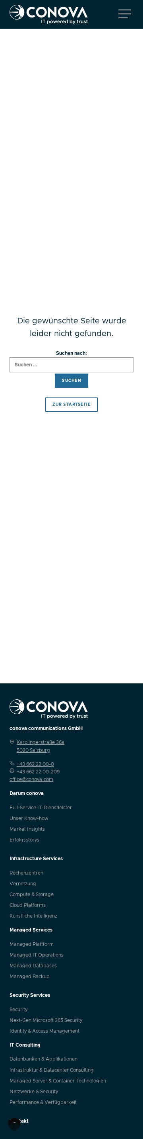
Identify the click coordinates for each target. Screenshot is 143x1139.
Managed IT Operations (37, 955)
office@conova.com (31, 779)
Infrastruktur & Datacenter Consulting (52, 1070)
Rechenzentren (26, 873)
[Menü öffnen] (124, 14)
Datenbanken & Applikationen (43, 1059)
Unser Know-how (29, 818)
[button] (14, 1124)
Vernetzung (23, 883)
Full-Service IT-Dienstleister (41, 807)
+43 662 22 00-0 (35, 764)
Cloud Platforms (28, 905)
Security (18, 1009)
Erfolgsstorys (24, 840)
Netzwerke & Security (34, 1091)
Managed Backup (30, 976)
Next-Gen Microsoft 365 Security (46, 1020)
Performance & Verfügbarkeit (43, 1102)
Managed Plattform (32, 944)
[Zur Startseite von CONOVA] (49, 14)
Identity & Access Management (44, 1031)
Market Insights (27, 829)
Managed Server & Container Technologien (58, 1080)
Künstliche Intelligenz (33, 916)
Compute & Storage (32, 894)
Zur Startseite (71, 405)
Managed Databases (33, 965)
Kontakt (19, 1121)
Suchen (71, 381)
